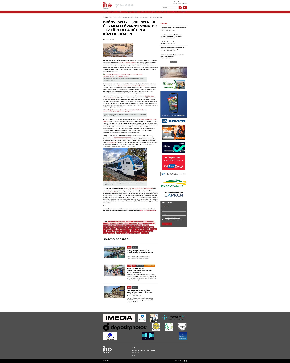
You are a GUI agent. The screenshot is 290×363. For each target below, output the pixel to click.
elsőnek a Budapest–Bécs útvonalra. (112, 192)
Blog (167, 12)
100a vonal (126, 227)
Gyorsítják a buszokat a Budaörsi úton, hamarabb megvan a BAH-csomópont (171, 35)
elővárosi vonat (132, 229)
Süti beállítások (179, 361)
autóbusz (151, 221)
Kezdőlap (105, 17)
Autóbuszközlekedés (149, 265)
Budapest (111, 221)
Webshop (183, 12)
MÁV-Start (118, 221)
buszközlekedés (108, 223)
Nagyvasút (135, 247)
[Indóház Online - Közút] (121, 5)
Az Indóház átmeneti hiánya (168, 42)
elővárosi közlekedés (143, 229)
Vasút (105, 12)
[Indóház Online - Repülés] (117, 5)
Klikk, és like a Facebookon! (148, 210)
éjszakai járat (138, 227)
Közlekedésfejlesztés (131, 12)
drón (105, 231)
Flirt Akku (119, 231)
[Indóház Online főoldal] (132, 5)
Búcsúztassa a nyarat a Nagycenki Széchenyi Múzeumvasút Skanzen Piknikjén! (173, 48)
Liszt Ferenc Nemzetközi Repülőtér (113, 227)
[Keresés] (180, 7)
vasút (123, 221)
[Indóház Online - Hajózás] (129, 5)
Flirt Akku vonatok (111, 142)
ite (147, 233)
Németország (141, 223)
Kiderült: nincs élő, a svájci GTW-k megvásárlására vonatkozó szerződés (140, 251)
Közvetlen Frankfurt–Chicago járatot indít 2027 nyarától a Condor (172, 55)
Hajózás (161, 12)
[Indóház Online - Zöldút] (126, 5)
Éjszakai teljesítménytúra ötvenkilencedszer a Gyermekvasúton (173, 28)
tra (128, 233)
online (114, 231)
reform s (143, 233)
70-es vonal (107, 229)
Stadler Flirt (127, 231)
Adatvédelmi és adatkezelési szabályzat (144, 350)
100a (132, 227)
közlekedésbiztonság (148, 227)
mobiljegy (137, 231)
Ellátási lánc (144, 12)
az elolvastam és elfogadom (173, 219)
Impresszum (135, 353)
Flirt (132, 231)
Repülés (119, 12)
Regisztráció (184, 3)
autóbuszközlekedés (142, 221)
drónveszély (153, 229)
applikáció (106, 225)
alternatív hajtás (151, 223)
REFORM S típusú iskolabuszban (127, 62)
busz (114, 223)
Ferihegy (113, 229)
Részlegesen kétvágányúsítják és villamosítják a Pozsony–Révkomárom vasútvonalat (140, 292)
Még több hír (174, 61)
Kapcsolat (175, 3)
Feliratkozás (167, 224)
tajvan (131, 233)
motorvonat (134, 223)
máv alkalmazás (149, 231)
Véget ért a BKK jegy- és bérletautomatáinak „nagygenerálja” (139, 269)
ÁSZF (133, 348)
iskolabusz (137, 233)
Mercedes (146, 225)
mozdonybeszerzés (122, 229)
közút (134, 221)
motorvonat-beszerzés (116, 225)
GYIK (133, 355)
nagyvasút (128, 221)
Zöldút (153, 12)
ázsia (142, 231)
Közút (112, 12)
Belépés (179, 3)
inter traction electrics (109, 233)
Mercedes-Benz (138, 225)
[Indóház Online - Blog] (123, 5)
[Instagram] (178, 1)
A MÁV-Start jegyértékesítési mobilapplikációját (140, 188)
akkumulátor (126, 223)
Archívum (175, 12)
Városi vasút (140, 265)
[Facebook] (174, 1)
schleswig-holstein (121, 233)
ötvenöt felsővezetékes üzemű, (122, 137)
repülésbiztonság (127, 225)
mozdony (119, 223)
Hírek (111, 17)
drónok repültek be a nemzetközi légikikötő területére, (132, 86)
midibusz (109, 231)
